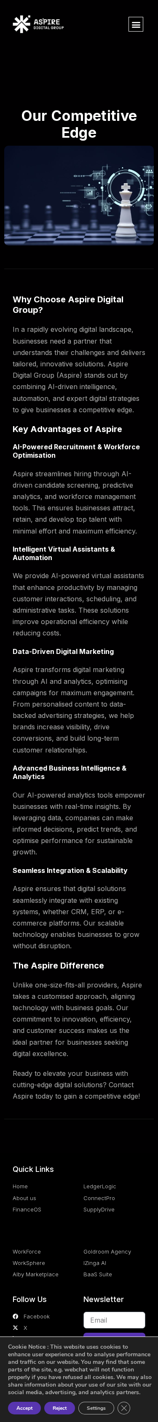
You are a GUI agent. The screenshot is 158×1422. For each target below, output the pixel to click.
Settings (96, 1408)
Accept (24, 1408)
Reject (60, 1408)
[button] (136, 24)
